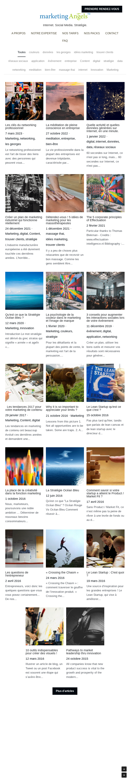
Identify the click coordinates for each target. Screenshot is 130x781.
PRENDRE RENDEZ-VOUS (102, 9)
